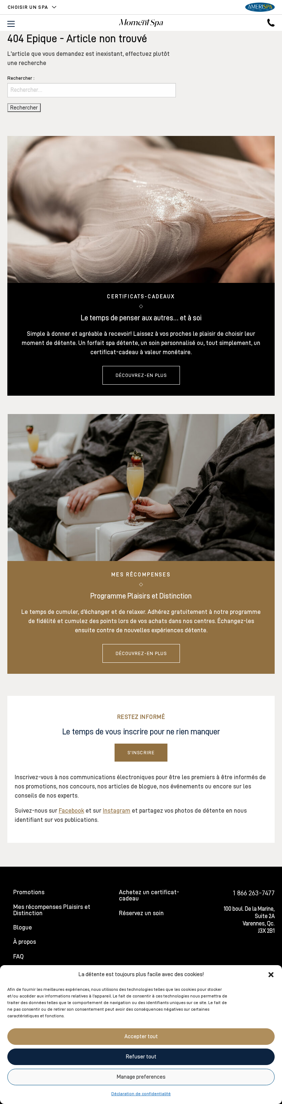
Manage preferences (141, 1077)
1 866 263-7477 (254, 892)
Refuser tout (141, 1057)
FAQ (18, 956)
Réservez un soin (141, 913)
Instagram (116, 811)
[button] (271, 974)
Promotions (28, 892)
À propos (24, 942)
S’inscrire (141, 752)
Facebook (71, 811)
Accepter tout (141, 1036)
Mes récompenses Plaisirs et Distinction (51, 910)
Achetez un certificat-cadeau (149, 895)
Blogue (22, 927)
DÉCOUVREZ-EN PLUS (141, 375)
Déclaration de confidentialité (141, 1094)
